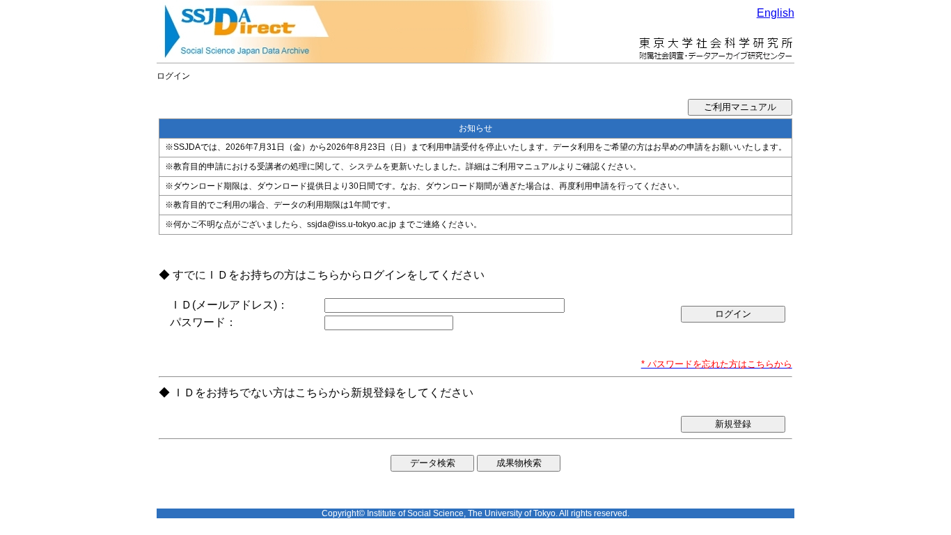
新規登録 (733, 424)
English (775, 13)
